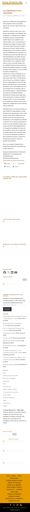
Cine (4, 373)
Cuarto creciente (7, 338)
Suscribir (7, 309)
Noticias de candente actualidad (12, 341)
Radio (4, 400)
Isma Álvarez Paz (8, 15)
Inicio (8, 476)
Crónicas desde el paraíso (10, 375)
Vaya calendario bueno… (10, 345)
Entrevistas (6, 381)
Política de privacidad (14, 494)
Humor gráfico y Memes (14, 487)
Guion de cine (7, 386)
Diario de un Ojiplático (9, 378)
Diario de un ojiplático (14, 485)
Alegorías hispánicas (9, 364)
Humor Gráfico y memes (10, 389)
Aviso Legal (14, 492)
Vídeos (5, 406)
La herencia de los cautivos (10, 392)
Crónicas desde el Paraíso (14, 480)
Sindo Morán (6, 403)
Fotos (4, 384)
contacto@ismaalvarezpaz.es (15, 509)
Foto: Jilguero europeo (9, 333)
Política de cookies (14, 496)
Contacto (19, 489)
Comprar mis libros (14, 501)
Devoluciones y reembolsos (14, 498)
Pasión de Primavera (9, 397)
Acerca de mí (10, 489)
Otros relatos (22, 15)
